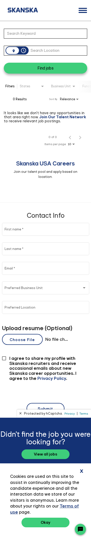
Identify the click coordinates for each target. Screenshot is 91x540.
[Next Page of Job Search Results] (80, 137)
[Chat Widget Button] (80, 529)
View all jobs (45, 454)
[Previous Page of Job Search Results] (70, 137)
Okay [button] (45, 522)
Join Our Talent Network (62, 116)
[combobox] (43, 33)
